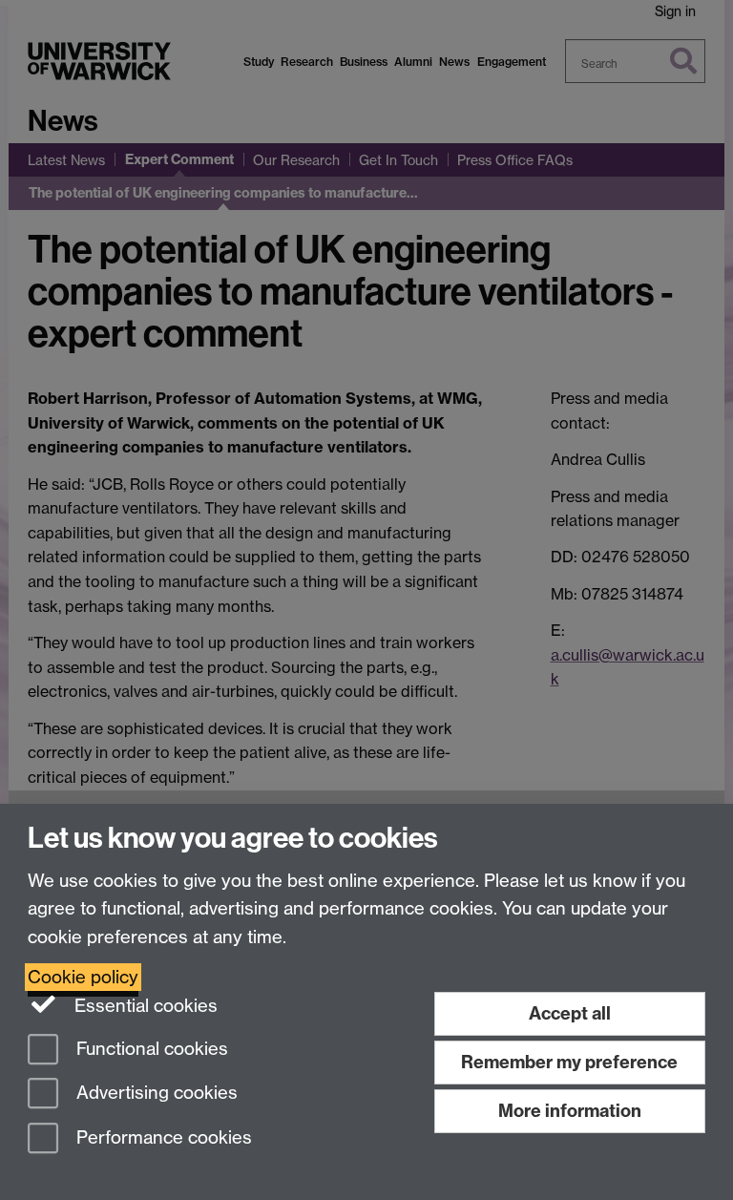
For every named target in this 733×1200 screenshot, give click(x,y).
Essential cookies (144, 1006)
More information (569, 1111)
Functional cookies (150, 1049)
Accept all (570, 1013)
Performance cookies (162, 1138)
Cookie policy (83, 977)
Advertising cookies (155, 1094)
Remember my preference (569, 1062)
